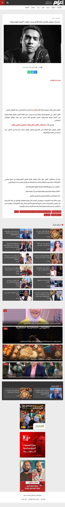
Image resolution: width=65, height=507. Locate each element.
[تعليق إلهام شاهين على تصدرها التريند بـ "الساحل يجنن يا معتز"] (56, 258)
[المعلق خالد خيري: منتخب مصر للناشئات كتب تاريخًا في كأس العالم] (26, 271)
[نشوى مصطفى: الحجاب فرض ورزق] (26, 295)
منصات (33, 7)
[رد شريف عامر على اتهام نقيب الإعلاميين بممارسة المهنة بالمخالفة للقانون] (26, 234)
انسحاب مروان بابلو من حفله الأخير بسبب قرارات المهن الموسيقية (35, 211)
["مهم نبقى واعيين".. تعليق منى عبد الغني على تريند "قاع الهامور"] (32, 317)
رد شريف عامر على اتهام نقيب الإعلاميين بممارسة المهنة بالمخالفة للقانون (11, 232)
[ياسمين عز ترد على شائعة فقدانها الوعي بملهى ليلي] (56, 246)
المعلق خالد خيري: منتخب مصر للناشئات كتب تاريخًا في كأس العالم (11, 269)
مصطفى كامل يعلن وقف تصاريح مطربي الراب (28, 125)
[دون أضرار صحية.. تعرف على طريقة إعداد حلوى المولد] (56, 234)
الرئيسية (59, 7)
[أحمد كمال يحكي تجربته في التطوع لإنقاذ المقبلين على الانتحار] (26, 283)
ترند (38, 7)
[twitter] (32, 72)
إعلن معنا (24, 499)
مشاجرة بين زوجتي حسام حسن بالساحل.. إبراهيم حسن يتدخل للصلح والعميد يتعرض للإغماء (42, 294)
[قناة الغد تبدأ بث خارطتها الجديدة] (56, 283)
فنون (43, 7)
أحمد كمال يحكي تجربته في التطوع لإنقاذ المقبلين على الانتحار (12, 282)
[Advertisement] (32, 95)
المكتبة (27, 7)
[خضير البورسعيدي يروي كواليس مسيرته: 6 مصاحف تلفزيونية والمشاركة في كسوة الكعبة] (32, 370)
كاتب (39, 67)
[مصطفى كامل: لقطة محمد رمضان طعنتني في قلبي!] (56, 271)
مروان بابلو (47, 214)
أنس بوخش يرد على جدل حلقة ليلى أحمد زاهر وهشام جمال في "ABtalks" (11, 257)
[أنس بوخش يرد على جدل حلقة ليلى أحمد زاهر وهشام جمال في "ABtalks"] (26, 258)
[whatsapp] (28, 72)
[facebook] (35, 72)
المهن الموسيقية (56, 211)
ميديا (48, 7)
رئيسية (16, 211)
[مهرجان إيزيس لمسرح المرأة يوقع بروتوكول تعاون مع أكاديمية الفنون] (32, 335)
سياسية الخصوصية (33, 499)
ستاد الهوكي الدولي (56, 214)
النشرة (53, 7)
